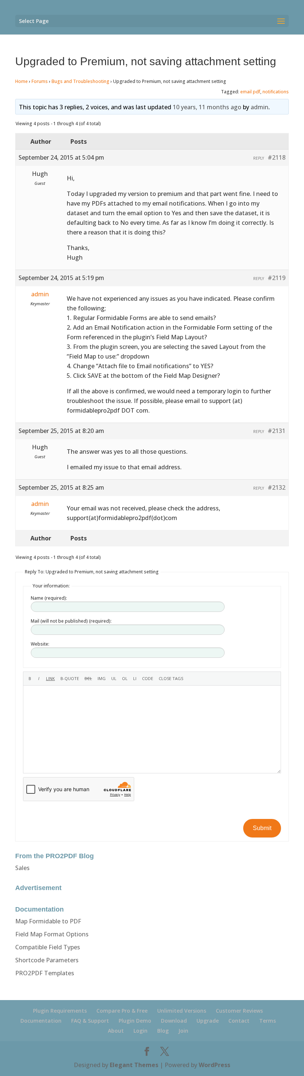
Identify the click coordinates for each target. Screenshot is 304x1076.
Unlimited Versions (181, 1010)
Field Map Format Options (52, 934)
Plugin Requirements (60, 1010)
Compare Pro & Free (122, 1010)
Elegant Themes (134, 1065)
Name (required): (49, 598)
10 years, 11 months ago (207, 107)
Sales (22, 868)
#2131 (276, 431)
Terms (267, 1020)
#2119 (276, 278)
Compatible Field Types (47, 947)
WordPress (214, 1065)
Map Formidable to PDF (48, 921)
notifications (275, 92)
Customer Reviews (239, 1010)
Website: (40, 644)
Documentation (41, 1020)
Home (21, 81)
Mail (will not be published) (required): (71, 621)
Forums (40, 81)
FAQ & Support (90, 1020)
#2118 (276, 157)
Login (140, 1030)
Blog (163, 1030)
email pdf (250, 92)
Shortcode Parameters (47, 960)
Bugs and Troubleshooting (80, 81)
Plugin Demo (135, 1020)
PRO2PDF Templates (44, 973)
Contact (239, 1020)
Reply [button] (258, 158)
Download (174, 1020)
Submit (262, 828)
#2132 (276, 487)
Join (183, 1030)
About (116, 1030)
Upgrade (207, 1020)
